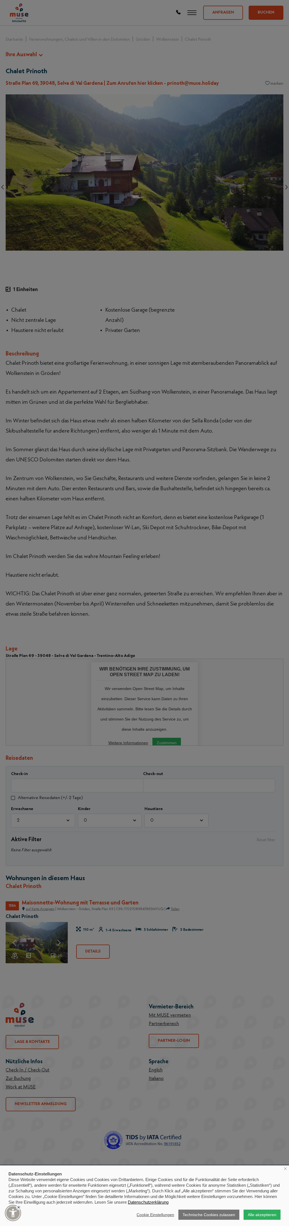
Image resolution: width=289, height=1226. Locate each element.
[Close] (18, 1207)
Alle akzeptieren (262, 1214)
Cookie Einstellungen (155, 1214)
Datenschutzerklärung (148, 1202)
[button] (13, 1213)
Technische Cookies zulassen (209, 1214)
